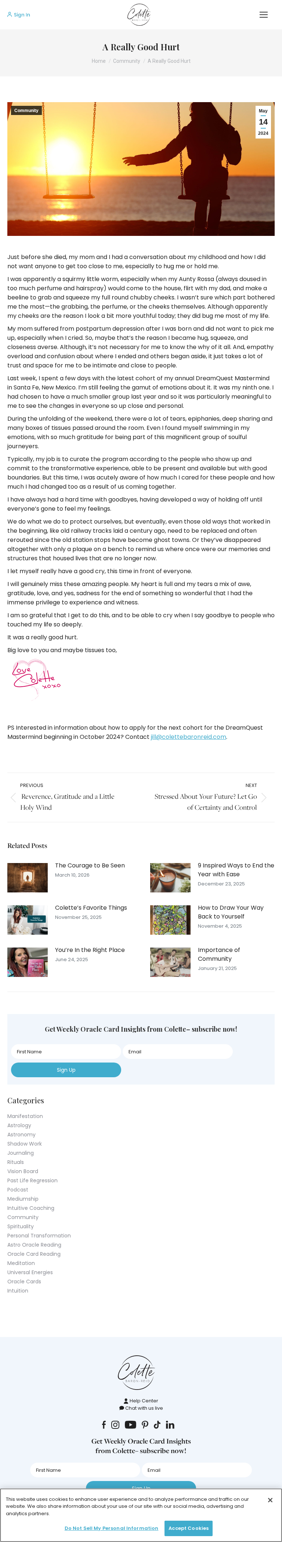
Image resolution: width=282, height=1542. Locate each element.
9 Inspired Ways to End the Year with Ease (236, 869)
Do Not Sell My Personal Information (112, 1528)
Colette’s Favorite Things (91, 907)
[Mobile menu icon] (263, 14)
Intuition (17, 1290)
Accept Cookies (189, 1528)
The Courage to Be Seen (90, 865)
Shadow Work (24, 1143)
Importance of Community (219, 954)
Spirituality (20, 1226)
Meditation (21, 1263)
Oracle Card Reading (34, 1254)
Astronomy (21, 1134)
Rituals (15, 1162)
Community (26, 110)
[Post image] (27, 877)
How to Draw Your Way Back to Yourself (231, 912)
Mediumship (23, 1199)
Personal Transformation (39, 1235)
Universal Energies (30, 1272)
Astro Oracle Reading (34, 1244)
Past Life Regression (32, 1180)
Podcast (17, 1189)
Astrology (19, 1125)
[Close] (270, 1500)
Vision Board (22, 1171)
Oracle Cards (24, 1281)
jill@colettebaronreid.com (188, 737)
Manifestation (25, 1116)
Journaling (20, 1153)
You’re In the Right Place (90, 950)
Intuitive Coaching (30, 1208)
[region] (141, 1515)
